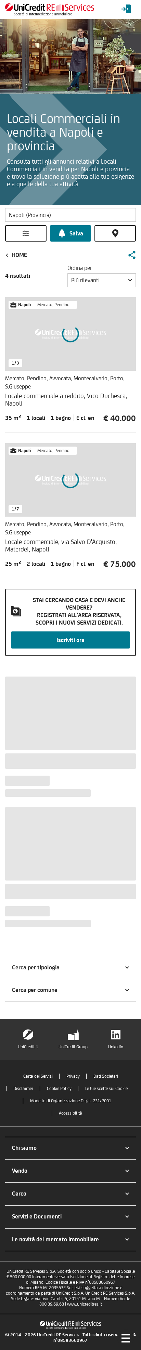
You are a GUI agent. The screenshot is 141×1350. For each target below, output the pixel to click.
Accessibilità (70, 1113)
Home (19, 254)
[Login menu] (126, 9)
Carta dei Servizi (38, 1076)
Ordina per (79, 267)
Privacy (73, 1076)
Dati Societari (105, 1076)
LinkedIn (115, 1046)
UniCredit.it (28, 1046)
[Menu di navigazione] (125, 1338)
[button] (132, 255)
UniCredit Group (73, 1046)
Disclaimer (23, 1088)
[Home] (49, 9)
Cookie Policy (59, 1088)
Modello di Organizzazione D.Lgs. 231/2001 (70, 1100)
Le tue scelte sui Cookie (106, 1088)
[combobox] (101, 280)
